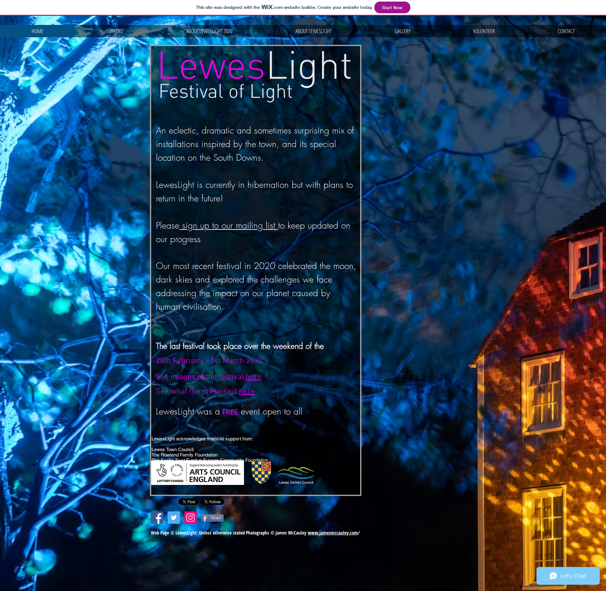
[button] (209, 31)
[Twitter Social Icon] (174, 517)
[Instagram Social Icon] (190, 517)
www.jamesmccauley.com (333, 532)
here (253, 377)
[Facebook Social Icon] (157, 517)
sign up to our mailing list (228, 225)
